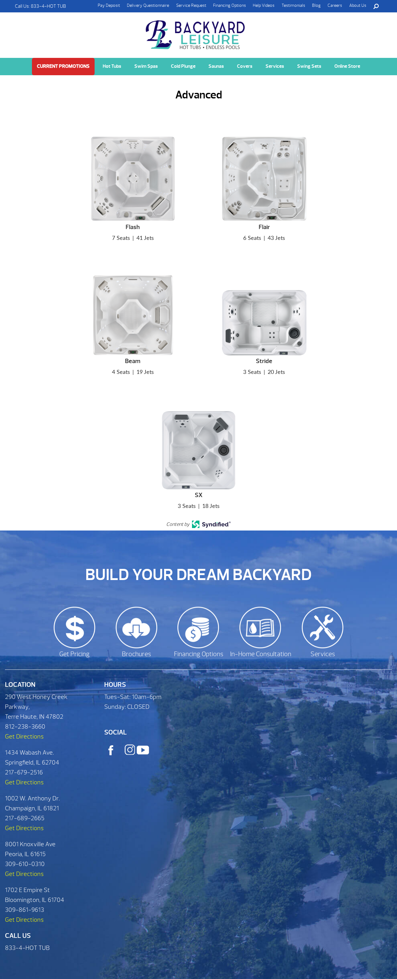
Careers (335, 5)
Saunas (216, 66)
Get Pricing (74, 654)
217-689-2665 (24, 818)
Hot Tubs (112, 66)
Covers (244, 66)
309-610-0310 (25, 864)
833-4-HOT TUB (48, 6)
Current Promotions (63, 66)
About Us (357, 5)
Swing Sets (309, 66)
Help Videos (263, 5)
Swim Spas (146, 66)
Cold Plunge (183, 66)
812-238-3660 (25, 726)
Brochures (136, 654)
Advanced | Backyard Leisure (196, 35)
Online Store (347, 66)
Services (274, 66)
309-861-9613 (24, 910)
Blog (316, 5)
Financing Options (229, 5)
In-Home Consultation (260, 654)
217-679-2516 (24, 772)
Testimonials (293, 5)
